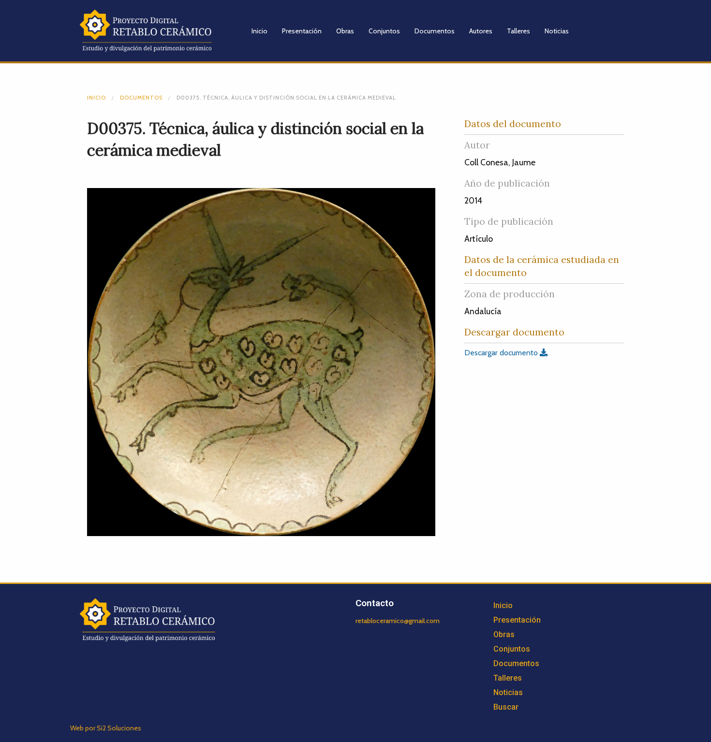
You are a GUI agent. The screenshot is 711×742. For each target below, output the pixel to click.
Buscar (505, 707)
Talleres (518, 31)
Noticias (557, 31)
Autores (480, 31)
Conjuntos (384, 31)
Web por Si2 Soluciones (105, 728)
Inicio (259, 31)
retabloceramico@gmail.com (398, 620)
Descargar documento (502, 352)
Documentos (435, 31)
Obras (345, 31)
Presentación (302, 31)
